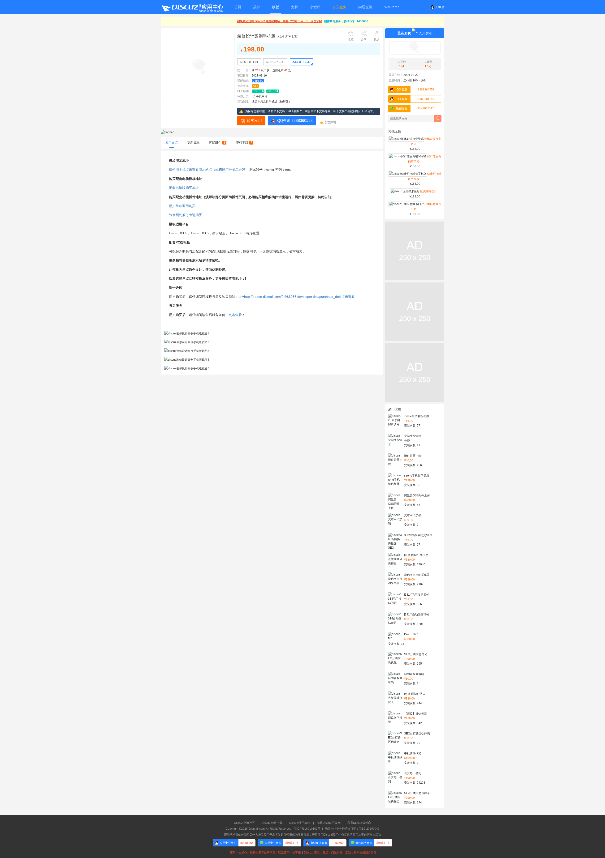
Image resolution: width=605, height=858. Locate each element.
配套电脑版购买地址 (184, 188)
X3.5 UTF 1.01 (249, 62)
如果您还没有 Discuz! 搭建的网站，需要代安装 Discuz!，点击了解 (279, 21)
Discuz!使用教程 (299, 822)
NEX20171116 (415, 108)
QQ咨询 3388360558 (295, 121)
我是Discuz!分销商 (359, 822)
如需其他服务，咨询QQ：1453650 (346, 21)
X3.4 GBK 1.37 (275, 62)
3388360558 (415, 89)
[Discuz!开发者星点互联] (415, 48)
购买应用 (254, 121)
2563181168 (415, 99)
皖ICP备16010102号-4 (308, 828)
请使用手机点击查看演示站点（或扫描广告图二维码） (208, 169)
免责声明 (330, 122)
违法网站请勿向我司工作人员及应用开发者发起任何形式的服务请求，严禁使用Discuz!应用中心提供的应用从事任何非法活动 (302, 834)
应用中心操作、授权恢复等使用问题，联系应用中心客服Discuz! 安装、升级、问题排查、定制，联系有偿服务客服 (302, 852)
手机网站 (261, 96)
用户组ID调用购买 (182, 206)
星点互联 (404, 33)
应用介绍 (171, 142)
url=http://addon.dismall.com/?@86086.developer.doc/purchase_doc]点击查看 (296, 297)
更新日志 (193, 142)
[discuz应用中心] (192, 7)
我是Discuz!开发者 (329, 822)
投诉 (377, 39)
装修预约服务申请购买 (185, 215)
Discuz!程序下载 (272, 822)
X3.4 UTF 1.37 (301, 62)
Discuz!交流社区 (244, 822)
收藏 (351, 39)
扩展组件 (217, 142)
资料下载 (244, 142)
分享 (364, 39)
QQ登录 (439, 7)
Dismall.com (257, 828)
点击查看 (235, 315)
